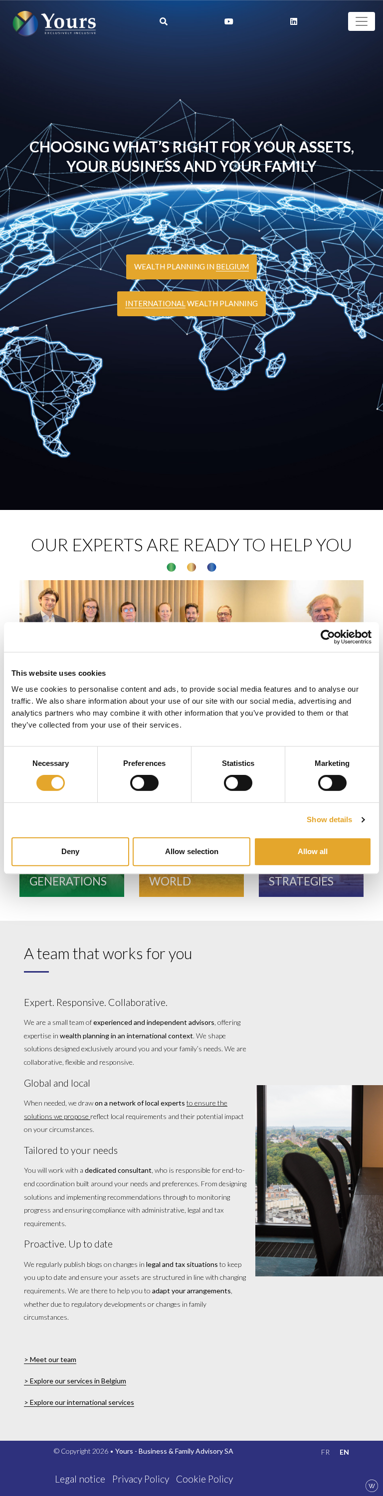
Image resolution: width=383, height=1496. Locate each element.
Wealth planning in (191, 266)
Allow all (313, 851)
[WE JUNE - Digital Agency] (372, 1485)
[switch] (144, 783)
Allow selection (191, 851)
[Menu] (361, 21)
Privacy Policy (140, 1479)
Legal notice (80, 1479)
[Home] (54, 21)
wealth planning (191, 303)
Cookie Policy (204, 1479)
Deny (70, 851)
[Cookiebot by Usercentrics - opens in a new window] (328, 636)
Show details (329, 819)
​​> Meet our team (50, 1359)
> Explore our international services (79, 1402)
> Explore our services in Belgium (75, 1380)
